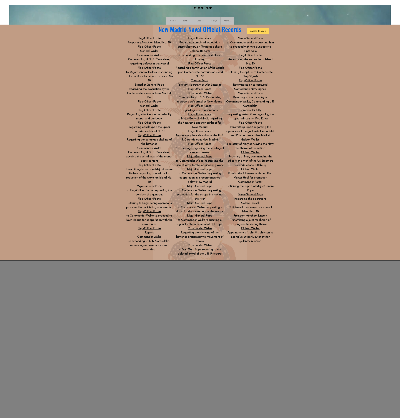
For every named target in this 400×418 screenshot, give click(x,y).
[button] (186, 21)
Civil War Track (202, 7)
